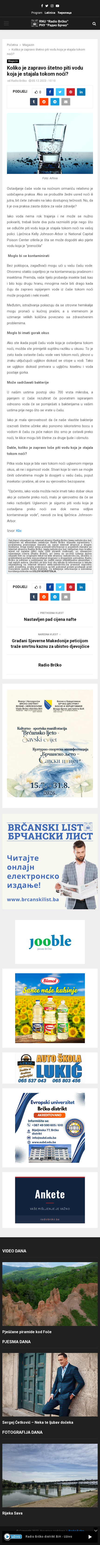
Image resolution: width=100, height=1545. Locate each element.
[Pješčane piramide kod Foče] (50, 1294)
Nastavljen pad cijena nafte (50, 619)
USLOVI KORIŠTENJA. (44, 571)
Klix (18, 531)
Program (36, 12)
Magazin (13, 61)
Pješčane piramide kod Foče (27, 1332)
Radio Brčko (19, 80)
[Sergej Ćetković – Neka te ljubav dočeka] (50, 1385)
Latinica (50, 12)
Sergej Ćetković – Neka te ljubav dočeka (37, 1422)
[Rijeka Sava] (50, 1475)
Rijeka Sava (12, 1513)
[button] (90, 1537)
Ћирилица (64, 12)
